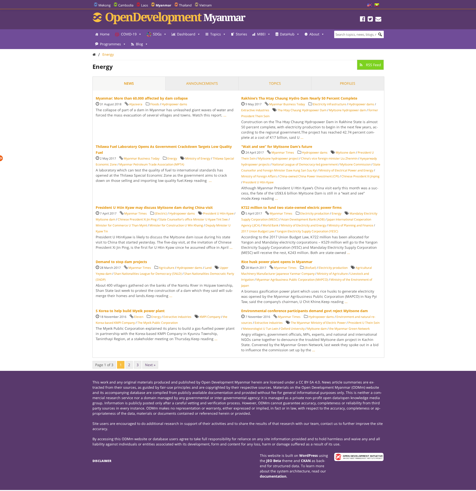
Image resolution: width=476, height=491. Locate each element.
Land (208, 268)
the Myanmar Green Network (349, 329)
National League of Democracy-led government (305, 164)
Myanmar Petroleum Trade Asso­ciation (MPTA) (151, 164)
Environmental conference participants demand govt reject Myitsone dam (304, 310)
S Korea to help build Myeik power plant (130, 310)
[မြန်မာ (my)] (377, 5)
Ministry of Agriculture (332, 274)
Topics (215, 34)
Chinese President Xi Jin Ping (137, 219)
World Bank (270, 225)
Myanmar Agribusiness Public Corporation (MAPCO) (292, 279)
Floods (154, 104)
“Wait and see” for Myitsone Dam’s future (276, 146)
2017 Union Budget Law (257, 231)
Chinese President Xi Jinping (360, 176)
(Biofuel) (310, 268)
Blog (139, 44)
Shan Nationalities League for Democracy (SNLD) (148, 274)
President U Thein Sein (364, 323)
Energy (108, 54)
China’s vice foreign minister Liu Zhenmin (329, 158)
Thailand (185, 5)
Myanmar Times (282, 152)
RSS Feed (373, 64)
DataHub (287, 34)
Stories (241, 34)
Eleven (138, 317)
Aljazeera (135, 104)
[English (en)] (369, 5)
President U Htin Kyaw (258, 182)
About (314, 34)
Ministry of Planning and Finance (350, 225)
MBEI (261, 34)
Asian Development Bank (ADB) (303, 219)
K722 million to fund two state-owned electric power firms (291, 207)
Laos (144, 5)
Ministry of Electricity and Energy (303, 225)
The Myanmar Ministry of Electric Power (318, 323)
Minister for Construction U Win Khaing (176, 225)
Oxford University (293, 329)
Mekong (104, 5)
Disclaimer (101, 461)
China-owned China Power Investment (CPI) (309, 176)
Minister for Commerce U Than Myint (121, 225)
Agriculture (166, 268)
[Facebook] (362, 19)
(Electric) (161, 213)
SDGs (157, 34)
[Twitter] (370, 19)
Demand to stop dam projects (121, 261)
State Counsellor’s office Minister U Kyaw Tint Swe (193, 219)
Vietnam (205, 5)
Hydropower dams (174, 104)
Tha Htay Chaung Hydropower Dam (302, 110)
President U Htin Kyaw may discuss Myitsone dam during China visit (154, 207)
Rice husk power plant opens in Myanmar (276, 261)
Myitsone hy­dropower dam (347, 110)
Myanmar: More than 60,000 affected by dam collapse (142, 98)
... (224, 115)
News (129, 83)
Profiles (347, 83)
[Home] (94, 54)
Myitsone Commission (355, 164)
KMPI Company (210, 317)
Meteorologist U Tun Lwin (260, 329)
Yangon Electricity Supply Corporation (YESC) (307, 231)
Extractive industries (255, 110)
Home (105, 34)
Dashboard (186, 34)
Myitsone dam (345, 152)
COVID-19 (129, 34)
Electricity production (314, 213)
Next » (150, 364)
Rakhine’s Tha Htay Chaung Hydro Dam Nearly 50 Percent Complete (299, 98)
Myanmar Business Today (287, 104)
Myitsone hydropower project (278, 158)
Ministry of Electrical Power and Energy (346, 170)
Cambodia (125, 5)
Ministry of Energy (197, 158)
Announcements (202, 83)
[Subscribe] (378, 19)
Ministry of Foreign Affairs (259, 176)
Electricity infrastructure (329, 104)
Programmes (110, 44)
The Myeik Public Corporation (157, 323)
